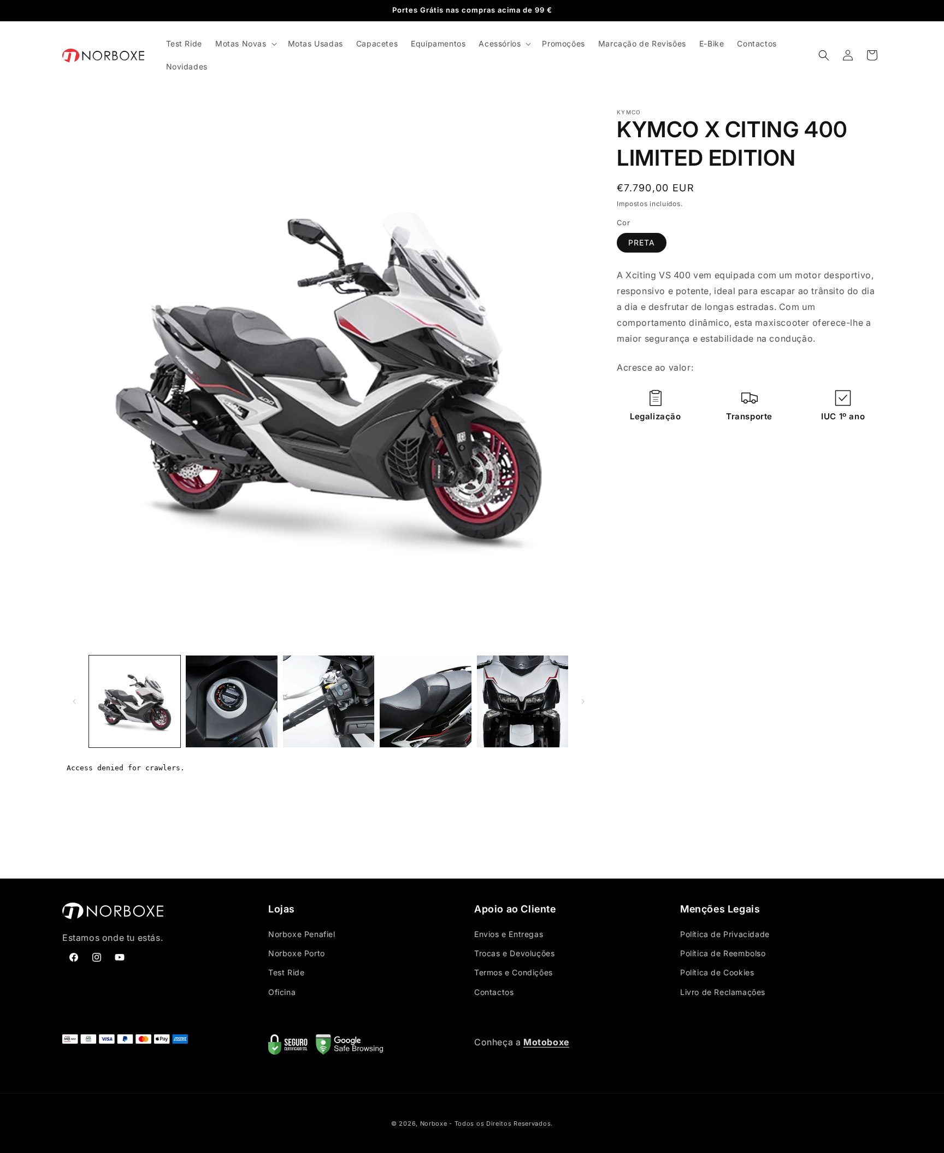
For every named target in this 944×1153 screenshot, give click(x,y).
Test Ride (286, 972)
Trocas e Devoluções (514, 953)
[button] (245, 43)
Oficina (282, 992)
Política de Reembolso (723, 953)
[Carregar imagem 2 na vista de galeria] (231, 701)
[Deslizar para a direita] (583, 701)
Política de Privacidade (725, 934)
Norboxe (433, 1123)
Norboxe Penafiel (301, 934)
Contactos (494, 992)
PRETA (641, 243)
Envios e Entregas (508, 934)
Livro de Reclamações (722, 992)
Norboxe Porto (296, 953)
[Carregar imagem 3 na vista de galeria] (328, 701)
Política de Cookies (717, 972)
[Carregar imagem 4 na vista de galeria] (425, 701)
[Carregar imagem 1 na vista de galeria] (134, 701)
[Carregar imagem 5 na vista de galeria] (522, 701)
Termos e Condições (513, 972)
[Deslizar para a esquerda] (74, 701)
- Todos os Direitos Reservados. (501, 1123)
